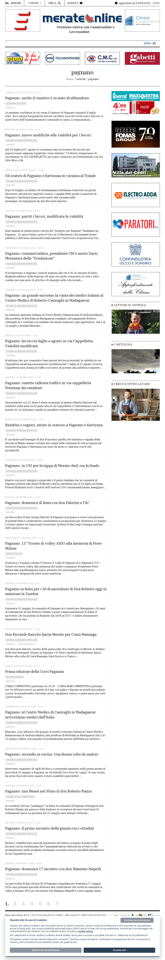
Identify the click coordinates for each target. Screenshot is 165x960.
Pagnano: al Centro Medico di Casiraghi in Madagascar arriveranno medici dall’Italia (50, 714)
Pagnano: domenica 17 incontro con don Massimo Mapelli (53, 869)
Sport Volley (14, 553)
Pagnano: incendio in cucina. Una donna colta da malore (51, 754)
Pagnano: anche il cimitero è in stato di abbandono (47, 98)
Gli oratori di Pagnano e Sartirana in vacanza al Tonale (50, 175)
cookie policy (85, 931)
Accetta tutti (119, 950)
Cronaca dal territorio (20, 796)
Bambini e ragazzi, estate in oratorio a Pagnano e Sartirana (54, 425)
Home (69, 79)
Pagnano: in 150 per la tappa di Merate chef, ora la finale (52, 465)
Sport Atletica (14, 677)
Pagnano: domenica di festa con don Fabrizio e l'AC (47, 502)
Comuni (33, 3)
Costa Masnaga (26, 644)
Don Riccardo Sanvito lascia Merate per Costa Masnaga (51, 634)
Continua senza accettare (137, 920)
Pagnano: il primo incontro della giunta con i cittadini (49, 828)
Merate (10, 107)
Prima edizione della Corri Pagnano (34, 671)
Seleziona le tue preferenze (45, 950)
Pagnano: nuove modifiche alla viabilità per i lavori (48, 135)
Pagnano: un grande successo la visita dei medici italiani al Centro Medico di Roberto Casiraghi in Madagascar (54, 298)
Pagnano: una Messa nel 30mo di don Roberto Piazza (48, 791)
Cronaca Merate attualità (21, 140)
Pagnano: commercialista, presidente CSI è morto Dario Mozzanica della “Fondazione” (51, 256)
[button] (149, 43)
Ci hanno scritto (16, 103)
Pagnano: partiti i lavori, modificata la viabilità (44, 216)
